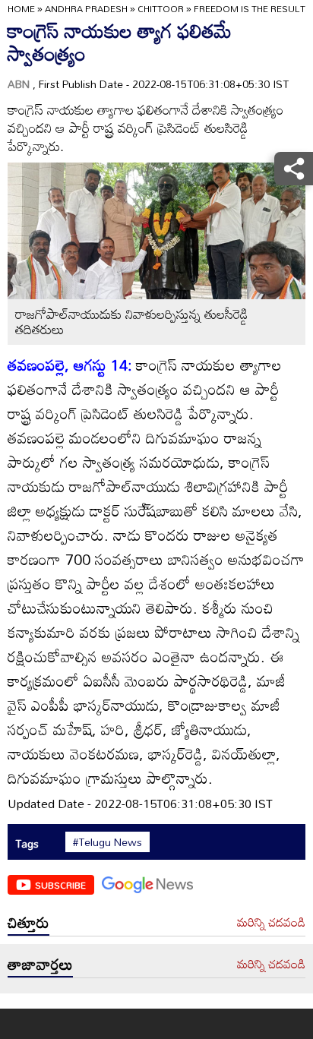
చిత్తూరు (28, 922)
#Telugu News (107, 842)
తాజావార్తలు (40, 964)
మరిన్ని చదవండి (271, 923)
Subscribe (60, 885)
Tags (27, 843)
